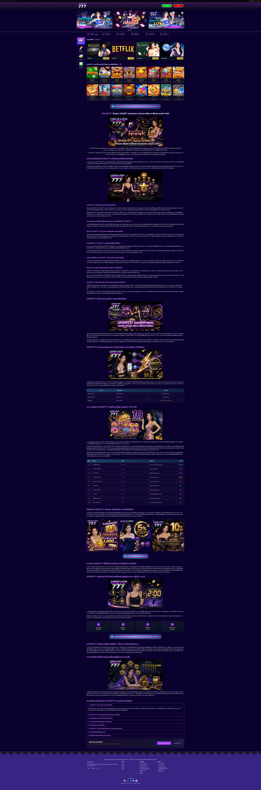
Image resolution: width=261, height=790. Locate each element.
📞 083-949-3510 (161, 765)
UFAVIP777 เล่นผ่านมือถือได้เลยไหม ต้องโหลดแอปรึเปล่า (106, 729)
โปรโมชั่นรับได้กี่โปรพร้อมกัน (98, 732)
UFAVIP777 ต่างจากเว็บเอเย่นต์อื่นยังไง (101, 705)
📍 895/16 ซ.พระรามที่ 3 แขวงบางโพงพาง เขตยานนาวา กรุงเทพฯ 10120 (163, 768)
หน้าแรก (122, 763)
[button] (135, 705)
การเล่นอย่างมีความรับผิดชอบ (144, 768)
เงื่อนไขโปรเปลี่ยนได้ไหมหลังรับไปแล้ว (100, 736)
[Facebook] (91, 768)
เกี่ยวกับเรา (141, 773)
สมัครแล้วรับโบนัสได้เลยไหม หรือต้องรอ (101, 722)
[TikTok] (93, 768)
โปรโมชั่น (81, 51)
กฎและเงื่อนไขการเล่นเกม (144, 767)
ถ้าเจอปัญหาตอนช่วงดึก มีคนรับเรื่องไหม (101, 718)
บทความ (81, 59)
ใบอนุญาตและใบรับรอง (143, 765)
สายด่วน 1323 (148, 759)
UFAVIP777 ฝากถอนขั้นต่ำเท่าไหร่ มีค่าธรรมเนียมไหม (105, 715)
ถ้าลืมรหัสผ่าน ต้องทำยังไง (97, 725)
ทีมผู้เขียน (141, 772)
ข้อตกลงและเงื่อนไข (143, 770)
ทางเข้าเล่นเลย (177, 743)
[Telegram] (99, 768)
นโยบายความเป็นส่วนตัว (143, 763)
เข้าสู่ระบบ (106, 58)
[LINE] (88, 768)
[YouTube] (96, 768)
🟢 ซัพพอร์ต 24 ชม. (161, 771)
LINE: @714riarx (161, 763)
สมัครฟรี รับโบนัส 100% (164, 743)
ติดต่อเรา (81, 67)
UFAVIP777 (81, 43)
